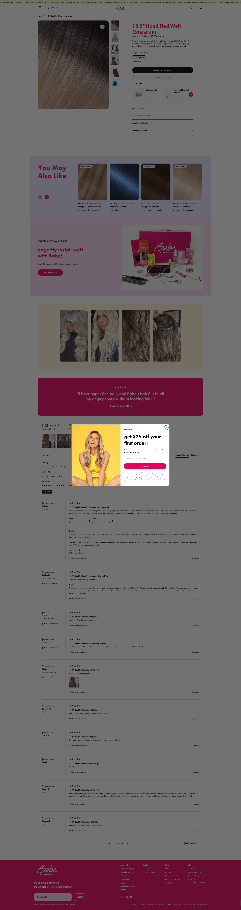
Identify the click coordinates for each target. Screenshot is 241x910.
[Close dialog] (166, 427)
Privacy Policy (135, 479)
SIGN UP (145, 466)
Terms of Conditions (146, 479)
